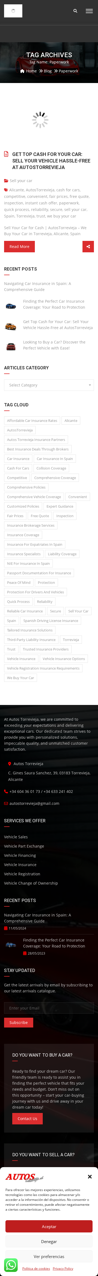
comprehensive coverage (55, 477)
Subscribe (19, 1022)
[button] (90, 1176)
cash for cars (68, 189)
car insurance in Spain (55, 458)
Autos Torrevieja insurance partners (36, 439)
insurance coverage (23, 534)
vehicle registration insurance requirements (43, 668)
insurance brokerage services (30, 525)
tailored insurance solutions (30, 630)
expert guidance (60, 506)
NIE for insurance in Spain (28, 563)
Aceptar (49, 1226)
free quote (79, 196)
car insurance (18, 458)
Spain (9, 216)
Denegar (49, 1241)
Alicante (16, 189)
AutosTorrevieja (40, 189)
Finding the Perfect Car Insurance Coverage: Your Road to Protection (54, 304)
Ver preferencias (49, 1256)
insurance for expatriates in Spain (34, 544)
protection (46, 582)
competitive (14, 196)
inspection (13, 202)
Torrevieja (25, 216)
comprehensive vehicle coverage (34, 496)
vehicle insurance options (64, 658)
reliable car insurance (25, 611)
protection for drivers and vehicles (35, 592)
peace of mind (18, 582)
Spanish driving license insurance (50, 620)
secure (56, 209)
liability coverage (62, 553)
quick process (16, 209)
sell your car (75, 209)
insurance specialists (24, 553)
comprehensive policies (26, 487)
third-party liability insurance (31, 639)
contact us (27, 1118)
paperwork (69, 202)
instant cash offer (41, 202)
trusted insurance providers (46, 649)
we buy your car (61, 216)
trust (40, 216)
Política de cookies (36, 1268)
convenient (37, 196)
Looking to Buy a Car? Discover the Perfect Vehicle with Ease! (54, 345)
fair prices (58, 196)
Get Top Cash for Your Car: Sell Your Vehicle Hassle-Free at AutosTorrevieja (51, 160)
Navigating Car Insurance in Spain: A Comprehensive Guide (37, 286)
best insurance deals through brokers (38, 449)
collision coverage (51, 468)
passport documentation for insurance (39, 572)
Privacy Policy (63, 1268)
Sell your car (21, 180)
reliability (39, 209)
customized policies (23, 506)
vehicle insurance (21, 658)
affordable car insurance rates (32, 420)
